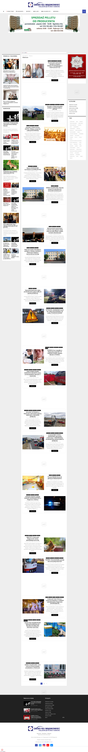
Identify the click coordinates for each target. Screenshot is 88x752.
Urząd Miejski (72, 149)
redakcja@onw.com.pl (48, 741)
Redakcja (51, 68)
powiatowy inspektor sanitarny (76, 140)
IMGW (71, 126)
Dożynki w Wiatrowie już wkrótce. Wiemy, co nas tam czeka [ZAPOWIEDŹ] (33, 129)
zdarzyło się (72, 156)
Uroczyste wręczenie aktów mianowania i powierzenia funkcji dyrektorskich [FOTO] (14, 155)
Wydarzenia (61, 308)
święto (71, 158)
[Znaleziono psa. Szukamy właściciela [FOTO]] (11, 165)
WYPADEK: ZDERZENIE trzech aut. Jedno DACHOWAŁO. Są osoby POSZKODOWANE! (55, 311)
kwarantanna (72, 128)
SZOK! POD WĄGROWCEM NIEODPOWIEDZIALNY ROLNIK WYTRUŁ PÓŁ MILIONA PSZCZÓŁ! (33, 625)
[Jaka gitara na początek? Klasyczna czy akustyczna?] (11, 64)
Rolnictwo (30, 535)
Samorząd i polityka (49, 714)
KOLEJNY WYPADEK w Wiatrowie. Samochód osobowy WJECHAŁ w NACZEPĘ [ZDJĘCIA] (33, 414)
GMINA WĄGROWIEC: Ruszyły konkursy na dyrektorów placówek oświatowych (55, 189)
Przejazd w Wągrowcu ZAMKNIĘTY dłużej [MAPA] (15, 256)
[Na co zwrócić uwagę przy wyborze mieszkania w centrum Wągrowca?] (11, 95)
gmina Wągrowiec (73, 125)
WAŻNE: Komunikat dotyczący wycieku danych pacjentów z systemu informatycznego (6, 192)
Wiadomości (20, 11)
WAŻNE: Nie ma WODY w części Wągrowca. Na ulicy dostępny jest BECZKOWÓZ (7, 256)
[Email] (51, 745)
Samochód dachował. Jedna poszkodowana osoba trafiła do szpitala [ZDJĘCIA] (32, 291)
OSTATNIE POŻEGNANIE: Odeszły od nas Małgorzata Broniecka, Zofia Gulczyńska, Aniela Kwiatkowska (14, 207)
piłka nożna (77, 135)
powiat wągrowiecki (73, 142)
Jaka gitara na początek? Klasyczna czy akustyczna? (9, 71)
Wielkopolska (78, 149)
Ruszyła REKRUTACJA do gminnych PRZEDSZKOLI (55, 477)
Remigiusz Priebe (51, 356)
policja (76, 137)
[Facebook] (36, 745)
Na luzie (36, 11)
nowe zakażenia (72, 132)
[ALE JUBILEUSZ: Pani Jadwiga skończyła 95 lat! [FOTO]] (11, 218)
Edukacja (50, 226)
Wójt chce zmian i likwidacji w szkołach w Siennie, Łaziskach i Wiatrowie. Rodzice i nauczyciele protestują (32, 252)
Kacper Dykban (51, 110)
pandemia (71, 135)
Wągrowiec (72, 154)
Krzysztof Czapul (29, 418)
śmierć (81, 156)
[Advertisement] (44, 43)
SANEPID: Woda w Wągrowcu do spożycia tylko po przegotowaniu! (15, 142)
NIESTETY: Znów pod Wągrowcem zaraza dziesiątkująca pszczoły (32, 538)
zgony (77, 156)
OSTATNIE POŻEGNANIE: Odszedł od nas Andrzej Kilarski (10, 124)
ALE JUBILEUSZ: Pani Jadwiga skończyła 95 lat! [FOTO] (10, 226)
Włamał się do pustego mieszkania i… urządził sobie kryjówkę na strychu (14, 191)
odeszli (78, 132)
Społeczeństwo (57, 104)
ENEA (77, 121)
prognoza (75, 144)
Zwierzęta (38, 535)
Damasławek (72, 121)
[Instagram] (44, 745)
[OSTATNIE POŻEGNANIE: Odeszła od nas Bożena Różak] (15, 239)
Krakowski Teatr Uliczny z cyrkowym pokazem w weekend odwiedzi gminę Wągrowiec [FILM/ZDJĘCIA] (55, 601)
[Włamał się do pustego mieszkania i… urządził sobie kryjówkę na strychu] (15, 185)
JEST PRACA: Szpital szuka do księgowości (6, 204)
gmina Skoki (80, 123)
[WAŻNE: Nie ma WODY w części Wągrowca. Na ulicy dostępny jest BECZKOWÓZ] (7, 250)
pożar (80, 142)
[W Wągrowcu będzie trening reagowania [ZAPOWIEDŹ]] (7, 239)
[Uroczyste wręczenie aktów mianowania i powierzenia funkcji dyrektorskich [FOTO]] (15, 147)
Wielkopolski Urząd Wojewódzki (75, 151)
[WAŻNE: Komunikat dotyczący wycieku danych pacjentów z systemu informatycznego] (7, 185)
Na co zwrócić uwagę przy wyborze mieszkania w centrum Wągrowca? (10, 102)
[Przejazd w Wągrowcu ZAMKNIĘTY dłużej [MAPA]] (15, 250)
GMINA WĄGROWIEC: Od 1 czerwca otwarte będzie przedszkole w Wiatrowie (33, 666)
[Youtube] (48, 745)
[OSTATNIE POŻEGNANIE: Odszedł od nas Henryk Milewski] (7, 147)
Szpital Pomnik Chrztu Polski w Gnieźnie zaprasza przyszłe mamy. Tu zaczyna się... (11, 87)
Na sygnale (30, 288)
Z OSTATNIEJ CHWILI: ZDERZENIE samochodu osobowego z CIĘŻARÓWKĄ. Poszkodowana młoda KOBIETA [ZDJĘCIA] (55, 438)
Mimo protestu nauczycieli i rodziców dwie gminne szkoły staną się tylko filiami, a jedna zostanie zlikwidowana (55, 231)
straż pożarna (72, 147)
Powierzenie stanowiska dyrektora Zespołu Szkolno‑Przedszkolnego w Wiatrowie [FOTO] (54, 65)
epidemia (81, 121)
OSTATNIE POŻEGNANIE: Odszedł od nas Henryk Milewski (6, 153)
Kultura (47, 597)
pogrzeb (71, 137)
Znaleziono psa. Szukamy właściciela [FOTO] (10, 172)
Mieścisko (78, 128)
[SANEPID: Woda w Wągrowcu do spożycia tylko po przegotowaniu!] (15, 136)
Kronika (56, 11)
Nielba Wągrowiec (78, 130)
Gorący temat (10, 11)
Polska (80, 137)
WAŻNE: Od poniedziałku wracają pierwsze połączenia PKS (54, 560)
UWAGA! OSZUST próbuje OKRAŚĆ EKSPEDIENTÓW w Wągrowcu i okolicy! (32, 498)
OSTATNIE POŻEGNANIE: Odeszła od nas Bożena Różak (14, 245)
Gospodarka (26, 535)
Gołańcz (79, 125)
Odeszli (46, 712)
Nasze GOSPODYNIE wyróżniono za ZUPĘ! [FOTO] (32, 168)
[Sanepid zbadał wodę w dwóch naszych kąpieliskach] (7, 136)
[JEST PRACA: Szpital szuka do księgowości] (7, 199)
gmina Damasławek (73, 123)
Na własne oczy (46, 11)
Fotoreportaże (47, 104)
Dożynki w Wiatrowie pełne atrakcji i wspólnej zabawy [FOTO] (54, 108)
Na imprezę (50, 597)
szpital (78, 147)
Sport (28, 11)
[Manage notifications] (2, 750)
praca (71, 144)
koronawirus (76, 126)
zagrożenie (78, 154)
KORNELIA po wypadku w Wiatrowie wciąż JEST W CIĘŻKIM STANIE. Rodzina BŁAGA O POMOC (54, 352)
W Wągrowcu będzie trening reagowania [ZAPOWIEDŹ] (6, 245)
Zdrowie (46, 348)
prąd (80, 144)
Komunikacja (52, 558)
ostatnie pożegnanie (73, 133)
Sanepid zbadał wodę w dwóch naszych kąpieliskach (6, 142)
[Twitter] (40, 745)
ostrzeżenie (81, 133)
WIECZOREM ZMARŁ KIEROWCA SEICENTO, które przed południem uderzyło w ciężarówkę (32, 374)
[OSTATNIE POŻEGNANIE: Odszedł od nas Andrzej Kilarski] (11, 116)
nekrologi (72, 130)
